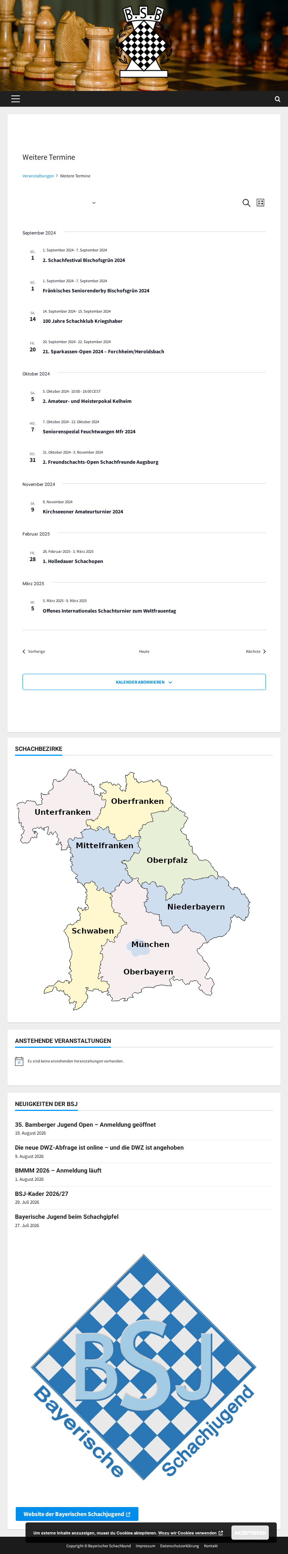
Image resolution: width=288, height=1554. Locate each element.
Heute (144, 651)
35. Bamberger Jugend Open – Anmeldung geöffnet (85, 1124)
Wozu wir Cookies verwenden (187, 1533)
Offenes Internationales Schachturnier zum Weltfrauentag (109, 610)
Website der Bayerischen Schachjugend (74, 1514)
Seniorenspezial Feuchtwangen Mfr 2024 (89, 431)
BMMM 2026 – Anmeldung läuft (58, 1170)
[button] (16, 99)
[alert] (144, 1061)
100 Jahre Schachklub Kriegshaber (83, 321)
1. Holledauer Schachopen (73, 561)
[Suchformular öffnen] (277, 99)
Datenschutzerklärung (179, 1545)
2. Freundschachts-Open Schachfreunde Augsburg (100, 461)
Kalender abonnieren (140, 682)
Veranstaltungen (38, 176)
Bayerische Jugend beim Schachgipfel (66, 1216)
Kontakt (211, 1545)
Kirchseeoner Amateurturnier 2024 (83, 511)
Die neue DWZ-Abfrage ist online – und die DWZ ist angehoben (99, 1147)
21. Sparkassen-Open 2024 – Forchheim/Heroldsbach (103, 351)
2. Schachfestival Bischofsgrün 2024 (84, 260)
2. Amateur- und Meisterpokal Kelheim (87, 401)
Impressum (145, 1545)
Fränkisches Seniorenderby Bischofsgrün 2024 (96, 290)
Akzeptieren (250, 1532)
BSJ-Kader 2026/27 (41, 1193)
